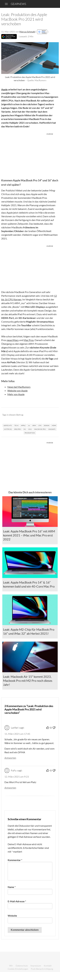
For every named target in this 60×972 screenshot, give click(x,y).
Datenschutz (22, 965)
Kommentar (15, 860)
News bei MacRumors (18, 386)
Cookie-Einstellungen (18, 969)
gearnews (18, 4)
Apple (4, 89)
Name (12, 886)
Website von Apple (17, 390)
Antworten (10, 757)
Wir (11, 965)
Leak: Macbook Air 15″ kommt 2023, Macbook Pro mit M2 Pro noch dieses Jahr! (27, 680)
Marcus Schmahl (27, 31)
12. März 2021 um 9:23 (16, 776)
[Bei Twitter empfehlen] (52, 415)
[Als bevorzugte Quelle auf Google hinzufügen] (9, 36)
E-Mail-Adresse (17, 901)
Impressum (35, 965)
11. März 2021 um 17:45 (17, 733)
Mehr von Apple (15, 394)
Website (12, 915)
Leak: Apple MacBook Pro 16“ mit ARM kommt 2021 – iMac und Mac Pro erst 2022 (29, 535)
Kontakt (48, 965)
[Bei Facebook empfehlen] (41, 415)
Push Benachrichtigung (42, 969)
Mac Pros (29, 340)
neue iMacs (13, 340)
